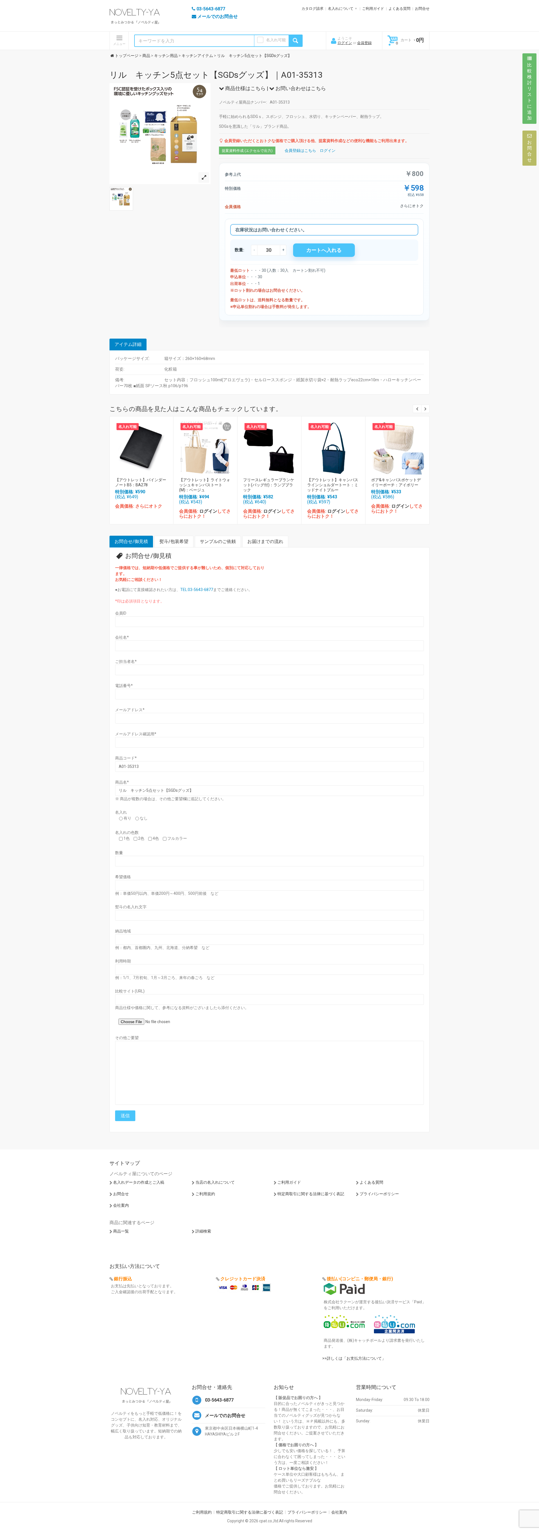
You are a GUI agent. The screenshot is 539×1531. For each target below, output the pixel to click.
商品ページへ (141, 446)
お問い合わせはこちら (300, 88)
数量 (119, 852)
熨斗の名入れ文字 (131, 907)
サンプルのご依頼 (218, 541)
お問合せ (422, 8)
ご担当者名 (126, 661)
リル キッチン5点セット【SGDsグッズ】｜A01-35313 (216, 75)
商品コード (126, 758)
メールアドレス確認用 (135, 734)
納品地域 (123, 931)
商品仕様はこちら (245, 88)
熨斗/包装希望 (173, 541)
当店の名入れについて (215, 1182)
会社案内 (121, 1205)
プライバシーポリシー (379, 1194)
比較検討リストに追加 (529, 91)
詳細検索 (203, 1231)
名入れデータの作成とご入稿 (138, 1182)
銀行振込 (123, 1278)
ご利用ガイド (373, 8)
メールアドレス (130, 710)
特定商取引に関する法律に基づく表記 (310, 1194)
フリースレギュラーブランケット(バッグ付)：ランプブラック (268, 485)
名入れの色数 (127, 832)
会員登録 (364, 43)
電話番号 (124, 685)
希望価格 (123, 877)
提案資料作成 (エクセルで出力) (247, 151)
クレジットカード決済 (242, 1278)
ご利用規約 (205, 1194)
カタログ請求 (312, 8)
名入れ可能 (276, 40)
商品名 (122, 782)
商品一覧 (121, 1231)
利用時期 (123, 961)
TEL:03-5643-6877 (196, 589)
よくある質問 (399, 8)
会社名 (122, 637)
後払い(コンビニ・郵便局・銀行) (360, 1278)
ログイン (344, 43)
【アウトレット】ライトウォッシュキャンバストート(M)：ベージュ (204, 485)
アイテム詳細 (128, 344)
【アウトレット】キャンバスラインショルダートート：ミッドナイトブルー (332, 485)
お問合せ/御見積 (131, 541)
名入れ (121, 812)
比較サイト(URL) (130, 991)
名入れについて (340, 8)
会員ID (120, 613)
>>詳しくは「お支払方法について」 (354, 1358)
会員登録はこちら (300, 150)
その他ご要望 (127, 1037)
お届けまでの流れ (265, 541)
